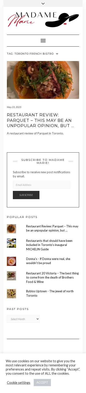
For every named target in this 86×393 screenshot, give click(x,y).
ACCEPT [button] (42, 382)
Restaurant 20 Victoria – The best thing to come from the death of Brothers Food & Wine (52, 277)
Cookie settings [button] (18, 383)
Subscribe (26, 194)
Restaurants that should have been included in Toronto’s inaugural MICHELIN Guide (49, 245)
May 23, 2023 (14, 107)
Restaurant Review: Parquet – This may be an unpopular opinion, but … (40, 120)
